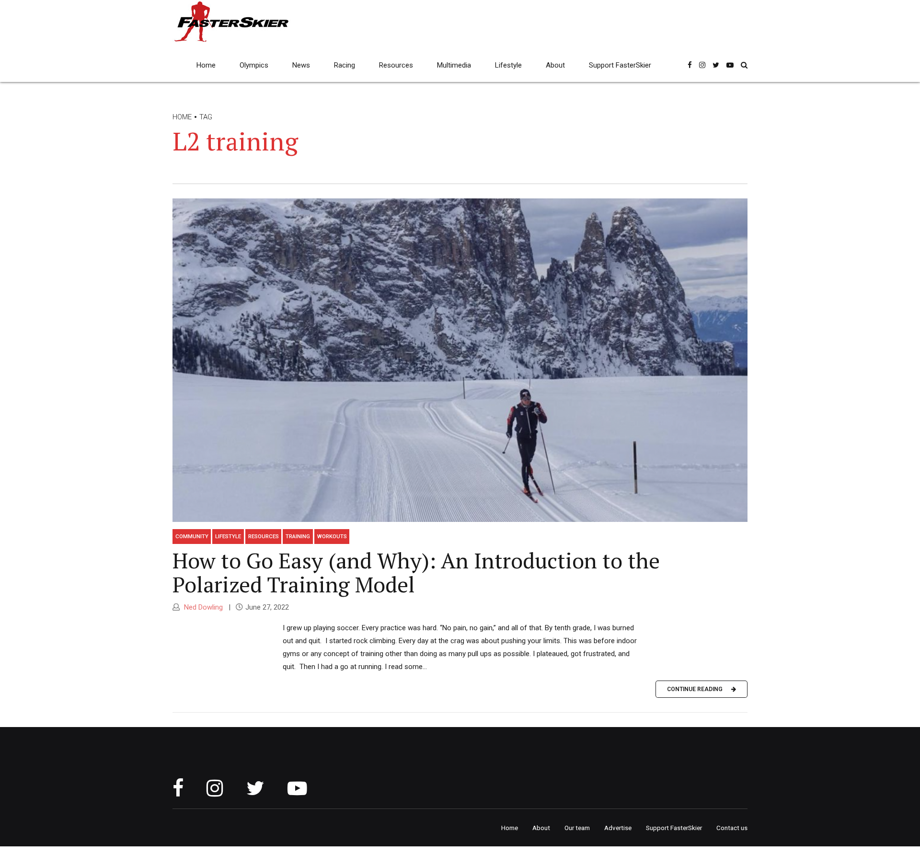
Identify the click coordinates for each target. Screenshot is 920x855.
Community (191, 536)
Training (298, 536)
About (555, 65)
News (301, 65)
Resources (396, 65)
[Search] (744, 65)
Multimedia (454, 65)
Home (206, 65)
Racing (344, 65)
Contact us (732, 828)
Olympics (254, 65)
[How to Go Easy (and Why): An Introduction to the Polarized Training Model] (460, 360)
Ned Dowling (202, 607)
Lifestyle (508, 65)
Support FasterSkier (620, 65)
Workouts (332, 536)
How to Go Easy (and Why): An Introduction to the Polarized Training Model (416, 572)
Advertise (618, 828)
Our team (577, 828)
